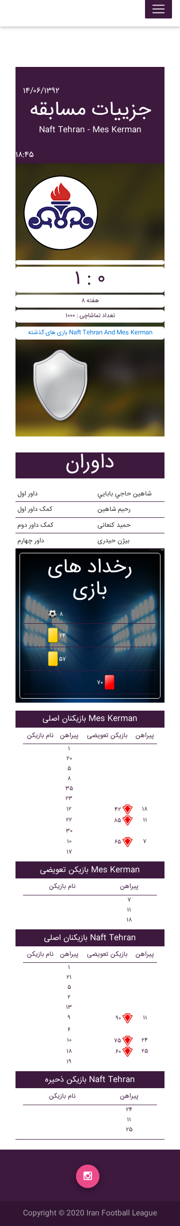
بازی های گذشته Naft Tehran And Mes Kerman (90, 333)
